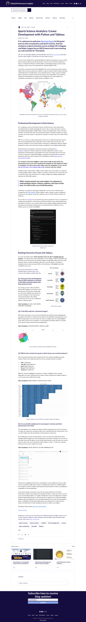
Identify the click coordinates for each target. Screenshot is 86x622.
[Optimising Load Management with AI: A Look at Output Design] (43, 554)
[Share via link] (28, 534)
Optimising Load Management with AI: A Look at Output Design (43, 562)
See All (73, 546)
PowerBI (34, 526)
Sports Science (23, 523)
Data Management (53, 523)
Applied (20, 18)
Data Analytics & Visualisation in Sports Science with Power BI (21, 562)
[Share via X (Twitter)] (22, 534)
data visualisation (24, 526)
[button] (73, 17)
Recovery (48, 18)
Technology (62, 18)
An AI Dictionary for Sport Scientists (64, 562)
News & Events (39, 18)
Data (25, 18)
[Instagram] (80, 3)
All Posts (13, 18)
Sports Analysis (34, 523)
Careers (64, 523)
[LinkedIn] (78, 3)
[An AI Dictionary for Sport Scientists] (65, 554)
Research (55, 18)
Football (43, 523)
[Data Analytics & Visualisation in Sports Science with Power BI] (21, 554)
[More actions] (67, 27)
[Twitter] (76, 3)
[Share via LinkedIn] (25, 534)
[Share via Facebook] (18, 534)
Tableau (41, 526)
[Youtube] (74, 3)
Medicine (31, 18)
